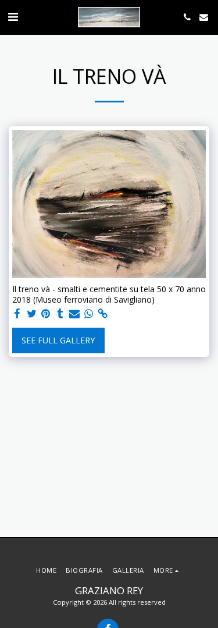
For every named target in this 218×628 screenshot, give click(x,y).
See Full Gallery (58, 340)
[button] (13, 17)
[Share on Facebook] (17, 313)
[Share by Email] (74, 313)
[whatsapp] (89, 313)
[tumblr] (60, 313)
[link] (103, 313)
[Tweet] (32, 313)
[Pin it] (46, 313)
